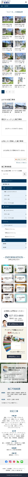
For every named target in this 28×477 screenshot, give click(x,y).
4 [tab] (12, 115)
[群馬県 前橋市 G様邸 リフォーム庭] (20, 44)
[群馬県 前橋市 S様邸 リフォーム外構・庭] (7, 44)
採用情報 (8, 470)
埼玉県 (4, 247)
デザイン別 (6, 199)
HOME (4, 468)
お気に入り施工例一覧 (17, 470)
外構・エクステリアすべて (10, 191)
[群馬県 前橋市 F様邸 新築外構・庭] (20, 68)
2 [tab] (7, 115)
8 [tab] (21, 115)
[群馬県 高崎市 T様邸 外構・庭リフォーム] (7, 80)
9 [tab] (23, 115)
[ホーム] (2, 6)
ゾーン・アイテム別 (9, 203)
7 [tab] (18, 115)
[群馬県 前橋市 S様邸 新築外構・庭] (20, 106)
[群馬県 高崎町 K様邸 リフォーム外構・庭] (7, 19)
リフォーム (5, 221)
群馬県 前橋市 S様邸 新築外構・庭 (20, 111)
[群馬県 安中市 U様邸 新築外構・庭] (7, 56)
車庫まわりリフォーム (10, 232)
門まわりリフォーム (10, 229)
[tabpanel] (8, 108)
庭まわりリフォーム (10, 236)
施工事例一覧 (6, 184)
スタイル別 (6, 195)
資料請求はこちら (14, 356)
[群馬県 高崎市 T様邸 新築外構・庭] (7, 31)
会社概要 (9, 468)
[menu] (26, 2)
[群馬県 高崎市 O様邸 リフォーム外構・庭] (20, 31)
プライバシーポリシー (18, 468)
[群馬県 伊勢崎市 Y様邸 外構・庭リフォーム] (20, 80)
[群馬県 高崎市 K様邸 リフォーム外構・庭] (20, 19)
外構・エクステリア (7, 188)
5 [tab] (14, 115)
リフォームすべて (8, 225)
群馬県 (4, 243)
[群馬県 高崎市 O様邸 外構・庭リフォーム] (7, 68)
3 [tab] (9, 115)
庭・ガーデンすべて (9, 210)
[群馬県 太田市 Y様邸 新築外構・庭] (7, 106)
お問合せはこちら (16, 324)
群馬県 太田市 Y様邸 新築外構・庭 (7, 111)
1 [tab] (5, 115)
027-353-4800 (16, 315)
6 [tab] (16, 115)
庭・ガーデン (6, 206)
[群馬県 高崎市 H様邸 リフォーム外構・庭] (20, 56)
